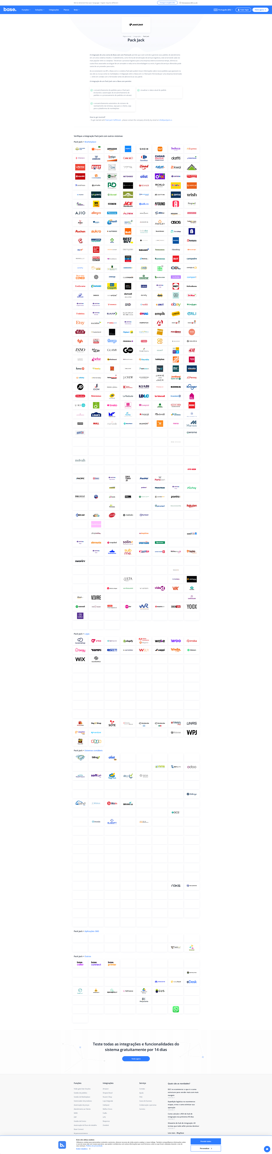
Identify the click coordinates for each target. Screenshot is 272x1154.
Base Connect (79, 1129)
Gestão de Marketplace (82, 1097)
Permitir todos (205, 1141)
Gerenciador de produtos (83, 1101)
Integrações (54, 10)
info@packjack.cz (165, 120)
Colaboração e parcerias (147, 1105)
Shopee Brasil (107, 1093)
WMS (75, 1113)
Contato (142, 1089)
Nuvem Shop (107, 1097)
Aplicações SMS (92, 931)
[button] (223, 9)
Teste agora (259, 10)
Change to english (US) (167, 3)
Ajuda (141, 1093)
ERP (75, 1117)
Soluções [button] (39, 10)
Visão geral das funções (82, 1089)
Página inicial (127, 36)
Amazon (106, 1089)
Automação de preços (81, 1105)
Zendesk (106, 1125)
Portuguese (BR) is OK (190, 3)
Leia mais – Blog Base (176, 1133)
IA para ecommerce (81, 1133)
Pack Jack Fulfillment (113, 120)
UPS (104, 1117)
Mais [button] (76, 10)
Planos (66, 10)
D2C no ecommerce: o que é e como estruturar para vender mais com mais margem (183, 1092)
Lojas (87, 634)
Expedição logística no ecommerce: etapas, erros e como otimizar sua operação (181, 1104)
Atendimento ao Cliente (82, 1109)
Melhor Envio (107, 1109)
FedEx (105, 1113)
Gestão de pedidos (80, 1093)
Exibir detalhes (82, 1149)
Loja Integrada (108, 1101)
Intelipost (106, 1105)
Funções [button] (25, 10)
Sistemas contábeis (94, 750)
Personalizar (204, 1148)
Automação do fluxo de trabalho (85, 1125)
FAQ (140, 1097)
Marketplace (90, 142)
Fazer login (244, 10)
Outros (88, 956)
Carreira (142, 1109)
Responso (106, 1121)
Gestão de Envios (80, 1121)
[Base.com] (10, 9)
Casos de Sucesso (145, 1101)
